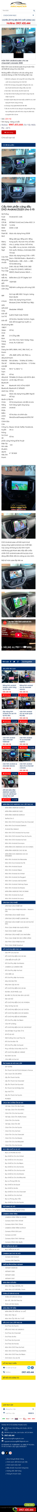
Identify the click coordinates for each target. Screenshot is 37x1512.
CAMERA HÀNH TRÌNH (10, 1214)
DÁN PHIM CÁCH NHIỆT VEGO (15, 915)
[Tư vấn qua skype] (28, 1367)
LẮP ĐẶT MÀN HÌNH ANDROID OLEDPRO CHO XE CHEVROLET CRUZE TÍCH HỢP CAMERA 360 (9, 794)
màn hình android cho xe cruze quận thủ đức (26, 713)
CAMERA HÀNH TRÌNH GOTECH (15, 1228)
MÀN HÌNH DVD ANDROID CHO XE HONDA (19, 847)
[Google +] (18, 661)
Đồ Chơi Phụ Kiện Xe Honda (14, 977)
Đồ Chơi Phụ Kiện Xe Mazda (14, 963)
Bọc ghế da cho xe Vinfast (14, 1156)
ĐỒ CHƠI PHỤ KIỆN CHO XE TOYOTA (17, 1009)
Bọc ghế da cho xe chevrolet (15, 1192)
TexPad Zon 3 (9, 818)
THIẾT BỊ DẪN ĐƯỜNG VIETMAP (13, 1264)
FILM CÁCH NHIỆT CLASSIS (13, 931)
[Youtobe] (10, 1452)
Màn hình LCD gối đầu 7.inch (15, 1289)
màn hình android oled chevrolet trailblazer (9, 739)
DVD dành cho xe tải (12, 1358)
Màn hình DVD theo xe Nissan (15, 1354)
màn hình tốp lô (10, 1315)
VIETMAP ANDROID (11, 1268)
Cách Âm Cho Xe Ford (12, 1131)
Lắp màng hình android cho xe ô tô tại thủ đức (9, 713)
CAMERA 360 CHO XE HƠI (11, 1253)
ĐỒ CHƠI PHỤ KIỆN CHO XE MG (15, 956)
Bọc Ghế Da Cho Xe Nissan (14, 1163)
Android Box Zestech (12, 829)
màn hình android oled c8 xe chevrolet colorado (27, 766)
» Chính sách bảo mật (13, 1465)
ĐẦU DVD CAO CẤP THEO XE (12, 1322)
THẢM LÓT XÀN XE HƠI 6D (13, 1297)
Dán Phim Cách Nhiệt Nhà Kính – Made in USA (19, 910)
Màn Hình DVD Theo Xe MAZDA (15, 1351)
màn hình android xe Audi (14, 895)
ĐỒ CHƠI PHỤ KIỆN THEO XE (12, 949)
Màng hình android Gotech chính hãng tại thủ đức (9, 687)
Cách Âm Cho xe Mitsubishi (14, 1141)
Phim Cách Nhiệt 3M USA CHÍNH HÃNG (18, 938)
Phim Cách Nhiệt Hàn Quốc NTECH (17, 927)
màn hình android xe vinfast (15, 873)
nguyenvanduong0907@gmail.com (16, 1441)
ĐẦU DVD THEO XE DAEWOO (14, 1329)
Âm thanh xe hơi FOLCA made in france (19, 1070)
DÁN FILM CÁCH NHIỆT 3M (13, 906)
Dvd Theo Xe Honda (12, 1344)
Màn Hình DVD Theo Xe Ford (14, 1347)
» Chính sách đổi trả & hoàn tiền (16, 1462)
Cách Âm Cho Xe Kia (12, 1120)
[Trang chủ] (18, 4)
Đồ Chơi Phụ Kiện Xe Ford (13, 970)
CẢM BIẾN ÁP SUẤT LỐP (12, 960)
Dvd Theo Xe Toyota (12, 1326)
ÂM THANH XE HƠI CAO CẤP (12, 1063)
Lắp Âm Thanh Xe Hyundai (14, 1084)
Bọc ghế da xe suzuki (12, 1184)
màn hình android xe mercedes (16, 859)
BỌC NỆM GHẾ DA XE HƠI (11, 1149)
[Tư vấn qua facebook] (32, 1367)
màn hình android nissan (13, 870)
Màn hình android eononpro (14, 843)
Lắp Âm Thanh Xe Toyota (13, 1095)
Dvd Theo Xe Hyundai (12, 1340)
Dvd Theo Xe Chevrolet (13, 1333)
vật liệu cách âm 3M (12, 1124)
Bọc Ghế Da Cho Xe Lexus (14, 1160)
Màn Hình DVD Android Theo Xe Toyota (18, 836)
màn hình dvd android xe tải (15, 863)
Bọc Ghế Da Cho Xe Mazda (14, 1174)
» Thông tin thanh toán (13, 1474)
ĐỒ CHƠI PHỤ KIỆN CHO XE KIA (15, 988)
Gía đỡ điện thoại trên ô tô (14, 1031)
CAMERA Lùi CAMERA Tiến (14, 967)
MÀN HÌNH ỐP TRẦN (9, 1308)
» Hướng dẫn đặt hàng (13, 1471)
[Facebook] (10, 661)
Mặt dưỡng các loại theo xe (15, 1038)
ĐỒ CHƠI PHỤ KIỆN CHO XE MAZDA (17, 1013)
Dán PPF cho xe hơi (12, 952)
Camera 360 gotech (12, 1257)
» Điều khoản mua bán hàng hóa (16, 1468)
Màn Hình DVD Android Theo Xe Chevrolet (19, 822)
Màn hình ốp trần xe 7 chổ (14, 1318)
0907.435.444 (26, 1509)
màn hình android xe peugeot (15, 877)
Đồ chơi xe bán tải (11, 1041)
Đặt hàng (9, 132)
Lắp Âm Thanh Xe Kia (12, 1077)
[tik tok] (6, 1452)
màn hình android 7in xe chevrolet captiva (26, 739)
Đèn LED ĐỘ (9, 999)
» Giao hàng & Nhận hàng (14, 1459)
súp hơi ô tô (9, 1091)
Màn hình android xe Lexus (14, 898)
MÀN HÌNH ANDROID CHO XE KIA (16, 850)
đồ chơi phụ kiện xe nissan (14, 1020)
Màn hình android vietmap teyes (16, 884)
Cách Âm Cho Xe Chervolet (14, 1134)
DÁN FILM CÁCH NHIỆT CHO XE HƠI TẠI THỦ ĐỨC (19, 923)
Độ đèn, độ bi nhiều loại (13, 992)
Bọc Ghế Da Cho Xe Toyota (14, 1202)
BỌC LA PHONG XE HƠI (13, 1152)
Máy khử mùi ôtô (11, 981)
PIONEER (8, 1098)
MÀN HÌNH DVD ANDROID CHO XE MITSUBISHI (16, 855)
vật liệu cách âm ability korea (15, 1117)
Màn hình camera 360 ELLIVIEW (15, 881)
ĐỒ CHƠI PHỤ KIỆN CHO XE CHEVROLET (18, 1027)
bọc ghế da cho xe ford (13, 1195)
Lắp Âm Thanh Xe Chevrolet (14, 1081)
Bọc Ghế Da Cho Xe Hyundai (15, 1170)
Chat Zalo (29, 1505)
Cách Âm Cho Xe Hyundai (14, 1113)
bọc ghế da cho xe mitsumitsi (15, 1177)
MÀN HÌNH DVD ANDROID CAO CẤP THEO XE (18, 804)
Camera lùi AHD (10, 1235)
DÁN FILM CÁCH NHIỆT (10, 902)
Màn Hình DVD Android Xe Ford (15, 840)
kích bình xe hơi (10, 1056)
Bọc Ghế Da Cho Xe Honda (14, 1167)
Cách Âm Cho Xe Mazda (13, 1138)
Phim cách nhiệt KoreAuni (14, 945)
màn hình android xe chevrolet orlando (10, 765)
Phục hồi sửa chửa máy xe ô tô (16, 1048)
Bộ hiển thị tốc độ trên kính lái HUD (17, 995)
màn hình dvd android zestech (15, 825)
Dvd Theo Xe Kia (10, 1336)
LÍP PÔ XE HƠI (9, 1034)
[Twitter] (14, 661)
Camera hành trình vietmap (15, 1238)
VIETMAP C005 (10, 1271)
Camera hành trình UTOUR (14, 1221)
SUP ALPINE (8, 1066)
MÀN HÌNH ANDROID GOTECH (15, 808)
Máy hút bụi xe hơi (11, 1006)
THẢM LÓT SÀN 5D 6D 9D (11, 1293)
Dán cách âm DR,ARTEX (13, 1074)
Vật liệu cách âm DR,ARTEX (14, 1109)
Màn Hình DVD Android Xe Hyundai (17, 832)
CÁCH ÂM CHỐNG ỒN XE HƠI (13, 1103)
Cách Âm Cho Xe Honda (13, 1145)
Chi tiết (15, 695)
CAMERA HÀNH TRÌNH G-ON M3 (15, 1217)
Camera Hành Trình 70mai (14, 1224)
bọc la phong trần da (12, 1181)
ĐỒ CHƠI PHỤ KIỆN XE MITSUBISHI (16, 1016)
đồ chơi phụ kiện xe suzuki (14, 1045)
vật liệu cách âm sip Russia (14, 1106)
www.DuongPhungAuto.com (14, 1438)
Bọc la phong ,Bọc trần (13, 1199)
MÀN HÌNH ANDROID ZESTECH (15, 815)
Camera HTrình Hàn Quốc (14, 1242)
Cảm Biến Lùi (9, 974)
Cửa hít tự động (10, 1024)
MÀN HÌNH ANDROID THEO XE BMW (16, 891)
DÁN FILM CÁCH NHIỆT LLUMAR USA (16, 918)
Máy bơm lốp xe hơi (12, 984)
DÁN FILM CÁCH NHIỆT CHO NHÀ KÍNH (17, 934)
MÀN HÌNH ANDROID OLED (14, 811)
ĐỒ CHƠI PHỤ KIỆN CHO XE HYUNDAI (17, 1002)
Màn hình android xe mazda (15, 888)
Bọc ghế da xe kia (11, 1188)
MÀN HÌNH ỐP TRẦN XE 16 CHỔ (15, 1311)
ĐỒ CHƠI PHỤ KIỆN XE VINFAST (15, 1052)
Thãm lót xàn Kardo (12, 1304)
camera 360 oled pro (12, 1260)
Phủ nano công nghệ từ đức (15, 1210)
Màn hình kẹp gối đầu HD (14, 1286)
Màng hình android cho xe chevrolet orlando (26, 687)
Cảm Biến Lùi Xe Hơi (12, 1059)
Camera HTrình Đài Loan (13, 1231)
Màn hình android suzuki (13, 866)
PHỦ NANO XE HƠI (9, 1206)
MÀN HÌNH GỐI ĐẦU (9, 1282)
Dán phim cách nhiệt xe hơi (14, 941)
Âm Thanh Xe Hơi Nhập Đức (14, 1088)
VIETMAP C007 (10, 1278)
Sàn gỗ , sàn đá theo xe (13, 1300)
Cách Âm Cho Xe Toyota (13, 1127)
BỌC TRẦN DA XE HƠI (10, 1246)
